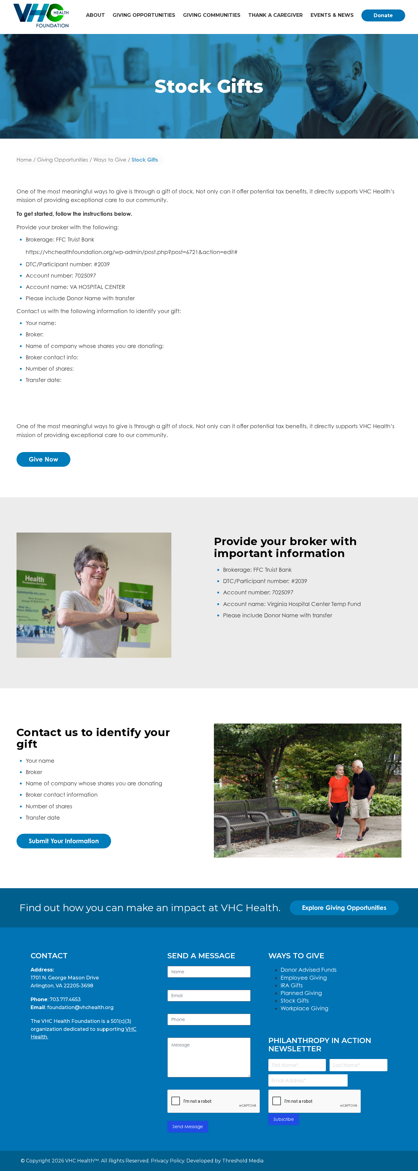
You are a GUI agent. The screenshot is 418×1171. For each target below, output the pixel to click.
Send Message (188, 1126)
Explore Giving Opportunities (344, 907)
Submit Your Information (64, 841)
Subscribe (284, 1119)
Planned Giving (301, 993)
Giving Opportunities (144, 15)
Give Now (43, 459)
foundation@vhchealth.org (80, 1007)
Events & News (332, 15)
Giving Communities (212, 15)
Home (24, 160)
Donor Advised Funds (309, 970)
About (95, 15)
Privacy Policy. (168, 1161)
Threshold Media (242, 1161)
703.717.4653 (65, 999)
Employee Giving (304, 978)
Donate (383, 15)
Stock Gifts (295, 1000)
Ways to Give (109, 160)
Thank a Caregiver (275, 15)
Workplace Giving (304, 1008)
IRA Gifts (292, 985)
